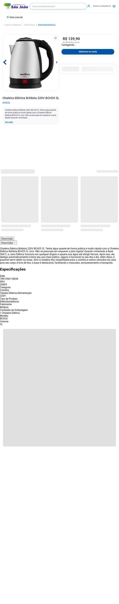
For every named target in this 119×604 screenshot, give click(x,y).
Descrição (7, 238)
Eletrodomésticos (46, 25)
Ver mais (9, 122)
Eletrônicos (29, 25)
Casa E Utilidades (13, 25)
